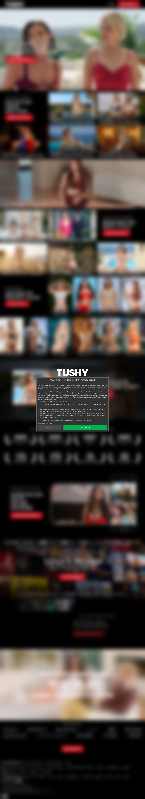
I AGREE (84, 427)
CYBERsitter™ (42, 401)
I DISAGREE (49, 427)
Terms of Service (67, 415)
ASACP (65, 401)
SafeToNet (59, 401)
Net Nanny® (51, 401)
